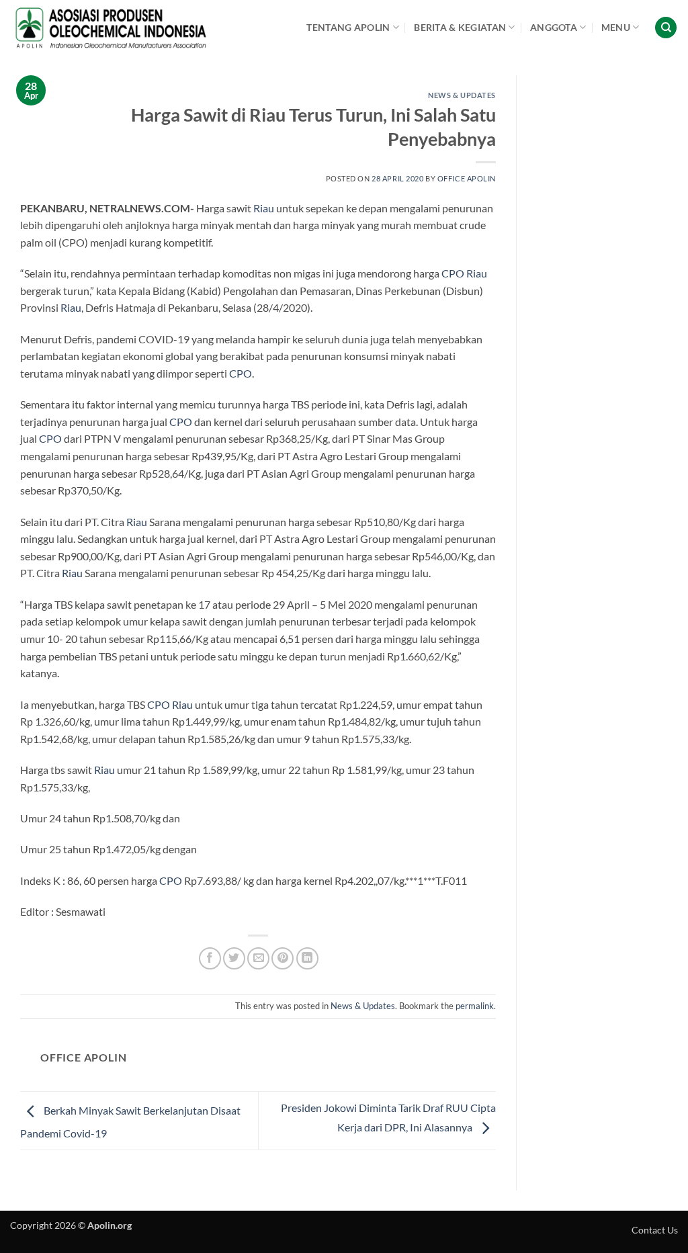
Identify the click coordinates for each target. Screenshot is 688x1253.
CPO (452, 273)
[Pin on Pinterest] (282, 958)
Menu (615, 27)
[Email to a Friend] (258, 958)
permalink (475, 1005)
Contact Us (655, 1230)
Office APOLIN (466, 178)
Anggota (553, 27)
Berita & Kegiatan (460, 27)
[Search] (666, 28)
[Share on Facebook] (210, 958)
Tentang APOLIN (348, 27)
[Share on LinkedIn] (307, 958)
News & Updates (462, 95)
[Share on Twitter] (234, 958)
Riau (263, 208)
